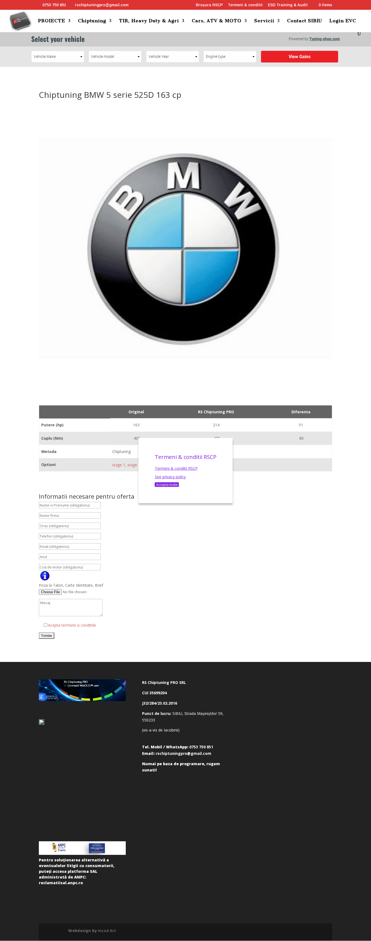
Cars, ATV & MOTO (216, 21)
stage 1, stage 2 (126, 464)
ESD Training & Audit (288, 5)
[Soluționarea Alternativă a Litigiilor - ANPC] (82, 848)
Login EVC (342, 21)
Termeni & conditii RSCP (176, 468)
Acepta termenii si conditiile (72, 625)
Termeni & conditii (245, 5)
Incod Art (107, 930)
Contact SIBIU (304, 21)
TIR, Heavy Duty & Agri (149, 21)
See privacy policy (170, 476)
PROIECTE (51, 21)
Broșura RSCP (209, 5)
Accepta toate (167, 484)
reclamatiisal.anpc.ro (61, 882)
